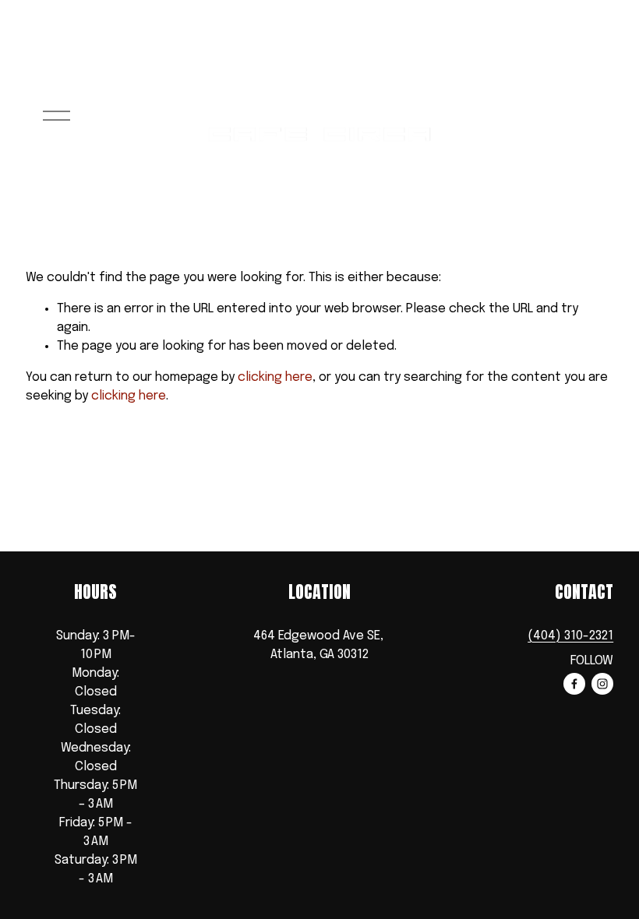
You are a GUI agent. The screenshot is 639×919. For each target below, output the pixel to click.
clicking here (275, 377)
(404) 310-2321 (570, 636)
